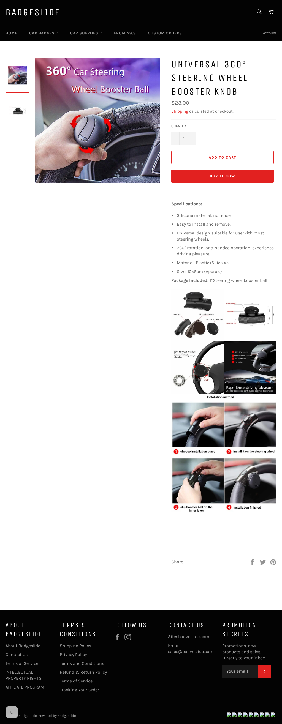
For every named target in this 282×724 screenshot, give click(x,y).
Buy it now (222, 176)
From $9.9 (125, 33)
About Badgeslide (23, 645)
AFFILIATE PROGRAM (25, 687)
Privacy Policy (73, 654)
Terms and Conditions (82, 663)
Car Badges (42, 33)
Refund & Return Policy (83, 672)
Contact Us (17, 654)
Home (11, 33)
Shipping (179, 111)
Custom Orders (165, 33)
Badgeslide (33, 12)
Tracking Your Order (79, 689)
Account (269, 33)
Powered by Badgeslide (57, 716)
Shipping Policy (75, 645)
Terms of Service (22, 663)
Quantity (179, 126)
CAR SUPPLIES (84, 33)
